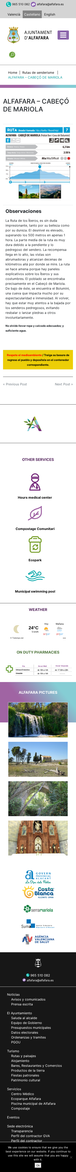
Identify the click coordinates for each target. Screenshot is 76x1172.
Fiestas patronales (25, 1075)
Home (12, 72)
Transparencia (22, 1131)
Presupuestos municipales (31, 1028)
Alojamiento (20, 1061)
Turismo (13, 1051)
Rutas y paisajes (23, 1056)
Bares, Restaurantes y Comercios (36, 1066)
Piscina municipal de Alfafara (33, 1104)
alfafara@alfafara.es (50, 4)
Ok (38, 1165)
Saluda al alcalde (24, 1018)
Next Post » (64, 384)
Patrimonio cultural (25, 1080)
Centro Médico (22, 1094)
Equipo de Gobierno (26, 1023)
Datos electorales (24, 1032)
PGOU (15, 1042)
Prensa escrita (22, 1004)
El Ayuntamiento (19, 1013)
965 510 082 (21, 4)
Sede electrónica (20, 1126)
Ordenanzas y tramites (28, 1037)
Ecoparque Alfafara (26, 1099)
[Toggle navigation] (63, 35)
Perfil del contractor (26, 1141)
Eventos (13, 1117)
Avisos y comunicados (28, 999)
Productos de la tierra (28, 1070)
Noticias (13, 994)
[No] (71, 1157)
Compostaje (20, 1108)
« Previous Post (15, 384)
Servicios (14, 1089)
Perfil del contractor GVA (30, 1136)
